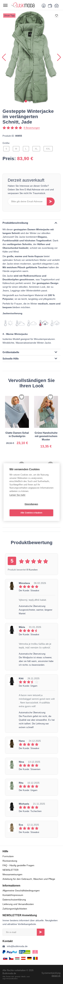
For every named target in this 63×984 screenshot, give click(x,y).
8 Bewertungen (32, 127)
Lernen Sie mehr (17, 495)
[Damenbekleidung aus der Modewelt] (24, 5)
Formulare (8, 856)
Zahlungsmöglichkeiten (15, 908)
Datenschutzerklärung (14, 899)
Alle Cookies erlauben (31, 513)
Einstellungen (31, 504)
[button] (26, 101)
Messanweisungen (12, 874)
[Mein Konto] (44, 5)
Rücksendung (10, 860)
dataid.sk (56, 975)
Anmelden (41, 932)
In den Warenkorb (21, 440)
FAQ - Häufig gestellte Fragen (18, 865)
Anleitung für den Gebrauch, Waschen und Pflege (29, 879)
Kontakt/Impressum (13, 895)
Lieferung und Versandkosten (18, 904)
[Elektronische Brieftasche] (50, 5)
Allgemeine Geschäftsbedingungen (21, 890)
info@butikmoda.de (17, 946)
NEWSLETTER (10, 870)
